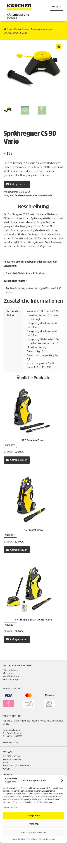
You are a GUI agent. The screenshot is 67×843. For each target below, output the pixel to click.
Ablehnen (34, 823)
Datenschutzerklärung (36, 839)
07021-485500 (13, 756)
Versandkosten (11, 670)
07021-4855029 (15, 736)
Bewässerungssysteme (42, 29)
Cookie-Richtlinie (18, 839)
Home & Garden (21, 29)
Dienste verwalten (10, 807)
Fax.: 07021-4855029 (12, 759)
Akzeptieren (33, 815)
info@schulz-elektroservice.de (17, 765)
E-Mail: (6, 762)
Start (9, 29)
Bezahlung (9, 673)
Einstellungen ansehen (33, 832)
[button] (62, 780)
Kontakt (6, 768)
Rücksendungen (11, 679)
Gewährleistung (11, 676)
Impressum (50, 839)
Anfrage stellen (18, 184)
